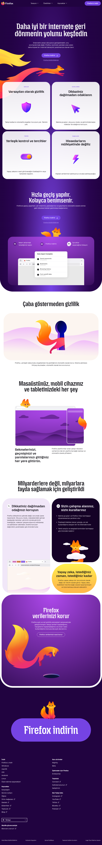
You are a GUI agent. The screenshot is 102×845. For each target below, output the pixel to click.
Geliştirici (56, 788)
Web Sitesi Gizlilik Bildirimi (9, 840)
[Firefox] (7, 3)
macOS (4, 769)
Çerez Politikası (49, 840)
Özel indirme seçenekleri (11, 782)
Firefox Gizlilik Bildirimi (51, 60)
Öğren (4, 796)
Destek (4, 802)
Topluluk (5, 809)
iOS (3, 772)
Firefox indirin (49, 55)
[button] (34, 3)
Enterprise (56, 774)
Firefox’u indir (92, 3)
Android (5, 775)
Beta (54, 766)
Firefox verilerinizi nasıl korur (51, 635)
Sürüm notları (7, 793)
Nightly (55, 763)
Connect (55, 782)
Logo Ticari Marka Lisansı (93, 840)
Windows (5, 766)
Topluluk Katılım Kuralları (69, 840)
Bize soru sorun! (8, 829)
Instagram (56, 796)
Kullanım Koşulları (31, 840)
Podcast (55, 809)
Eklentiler (5, 806)
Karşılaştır (6, 790)
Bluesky (55, 806)
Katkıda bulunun (58, 785)
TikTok (54, 802)
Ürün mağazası (7, 799)
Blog (3, 812)
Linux (4, 779)
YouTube (55, 799)
